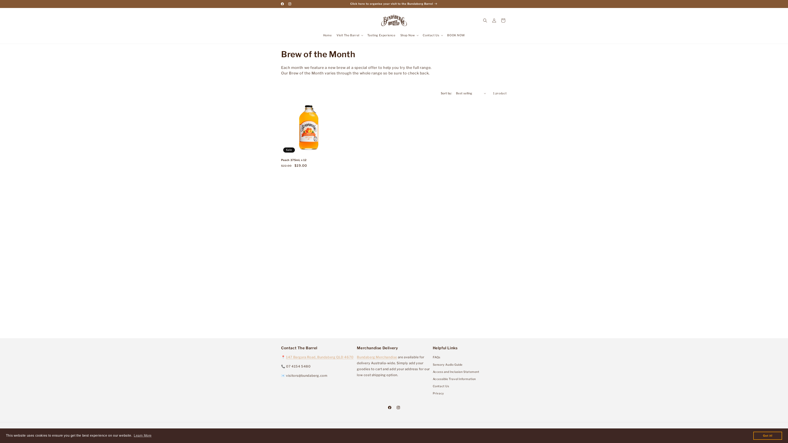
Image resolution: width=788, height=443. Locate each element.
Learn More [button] (143, 435)
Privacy (438, 393)
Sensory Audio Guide (448, 364)
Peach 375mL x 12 (294, 160)
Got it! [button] (768, 435)
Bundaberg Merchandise (377, 357)
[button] (349, 35)
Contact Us (441, 386)
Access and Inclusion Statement (456, 371)
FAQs (436, 357)
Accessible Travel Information (454, 379)
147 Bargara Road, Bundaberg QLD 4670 (320, 357)
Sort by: (446, 93)
